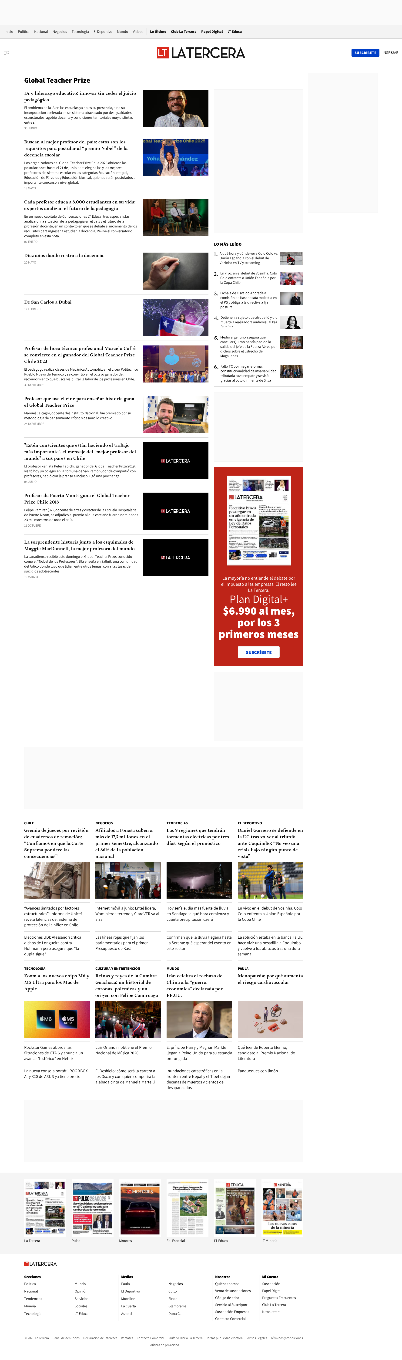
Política (24, 31)
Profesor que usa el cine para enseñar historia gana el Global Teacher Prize (79, 402)
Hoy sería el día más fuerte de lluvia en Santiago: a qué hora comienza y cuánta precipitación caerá (198, 913)
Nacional (41, 31)
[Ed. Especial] (187, 1235)
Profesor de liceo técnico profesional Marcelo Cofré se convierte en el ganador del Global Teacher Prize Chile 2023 (80, 355)
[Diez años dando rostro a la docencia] (175, 271)
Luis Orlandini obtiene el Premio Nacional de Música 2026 (123, 1050)
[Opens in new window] (140, 1235)
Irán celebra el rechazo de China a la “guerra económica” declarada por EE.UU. (195, 986)
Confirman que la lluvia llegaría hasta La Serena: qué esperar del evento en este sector (199, 942)
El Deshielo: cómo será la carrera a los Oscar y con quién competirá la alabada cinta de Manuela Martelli (125, 1076)
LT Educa (235, 31)
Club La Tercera (184, 31)
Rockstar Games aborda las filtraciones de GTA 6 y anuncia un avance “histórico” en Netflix (53, 1053)
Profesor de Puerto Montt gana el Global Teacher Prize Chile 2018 (77, 499)
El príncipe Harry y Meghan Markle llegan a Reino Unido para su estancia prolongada (199, 1053)
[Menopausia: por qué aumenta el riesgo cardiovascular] (270, 1019)
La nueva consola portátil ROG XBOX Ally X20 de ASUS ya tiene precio (56, 1073)
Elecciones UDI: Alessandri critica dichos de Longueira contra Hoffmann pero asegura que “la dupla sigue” (52, 945)
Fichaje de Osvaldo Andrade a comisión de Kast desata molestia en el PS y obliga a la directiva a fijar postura (248, 300)
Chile (29, 823)
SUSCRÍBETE (259, 652)
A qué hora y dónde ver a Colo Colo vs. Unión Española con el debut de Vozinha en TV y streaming (249, 258)
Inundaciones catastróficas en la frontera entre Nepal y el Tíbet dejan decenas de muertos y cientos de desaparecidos (198, 1079)
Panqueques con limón (258, 1070)
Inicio (9, 31)
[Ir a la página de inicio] (201, 53)
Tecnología (80, 31)
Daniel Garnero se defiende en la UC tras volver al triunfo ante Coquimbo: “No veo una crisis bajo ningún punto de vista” (270, 843)
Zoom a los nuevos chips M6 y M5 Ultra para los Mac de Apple (56, 982)
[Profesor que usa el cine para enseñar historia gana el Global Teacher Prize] (175, 414)
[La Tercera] (45, 1235)
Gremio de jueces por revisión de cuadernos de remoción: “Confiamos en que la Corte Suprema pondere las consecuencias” (56, 843)
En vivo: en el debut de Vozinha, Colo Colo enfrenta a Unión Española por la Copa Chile (248, 278)
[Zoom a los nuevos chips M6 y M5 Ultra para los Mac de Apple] (57, 1019)
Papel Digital (212, 31)
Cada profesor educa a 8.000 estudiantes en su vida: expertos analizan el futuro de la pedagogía (80, 205)
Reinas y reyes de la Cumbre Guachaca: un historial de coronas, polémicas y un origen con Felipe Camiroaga (126, 986)
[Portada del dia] (259, 563)
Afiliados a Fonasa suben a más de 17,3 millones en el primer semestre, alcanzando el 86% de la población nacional (126, 843)
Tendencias (177, 823)
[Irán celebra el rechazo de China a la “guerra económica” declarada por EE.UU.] (199, 1019)
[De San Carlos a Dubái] (175, 317)
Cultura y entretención (117, 968)
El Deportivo (103, 31)
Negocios (60, 31)
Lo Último (158, 31)
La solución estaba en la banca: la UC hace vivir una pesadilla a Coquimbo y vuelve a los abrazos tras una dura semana (270, 945)
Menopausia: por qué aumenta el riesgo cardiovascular (270, 979)
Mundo (122, 31)
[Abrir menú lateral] (8, 53)
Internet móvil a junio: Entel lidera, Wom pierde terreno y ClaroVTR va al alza (127, 913)
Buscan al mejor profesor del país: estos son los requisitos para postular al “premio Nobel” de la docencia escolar (75, 149)
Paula (243, 968)
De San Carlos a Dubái (48, 302)
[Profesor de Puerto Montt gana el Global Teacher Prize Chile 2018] (175, 511)
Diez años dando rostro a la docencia (63, 256)
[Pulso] (93, 1235)
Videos (138, 31)
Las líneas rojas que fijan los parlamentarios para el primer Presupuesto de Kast (121, 942)
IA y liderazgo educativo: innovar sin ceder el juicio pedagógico (80, 96)
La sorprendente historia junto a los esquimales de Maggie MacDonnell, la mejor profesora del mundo (79, 545)
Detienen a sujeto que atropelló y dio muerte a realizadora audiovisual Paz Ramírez (249, 322)
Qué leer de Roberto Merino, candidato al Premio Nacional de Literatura (266, 1053)
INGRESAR (390, 53)
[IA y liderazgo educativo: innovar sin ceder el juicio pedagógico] (175, 108)
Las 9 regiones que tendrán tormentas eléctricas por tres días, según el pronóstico (198, 837)
